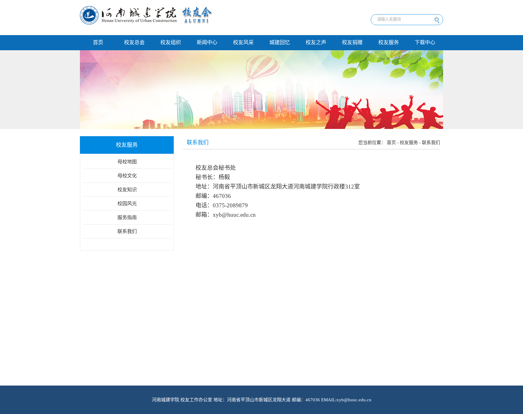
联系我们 (127, 231)
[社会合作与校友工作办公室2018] (146, 23)
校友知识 (127, 189)
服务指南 (127, 217)
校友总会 (134, 42)
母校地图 (127, 161)
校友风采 (243, 42)
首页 (98, 42)
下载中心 (425, 42)
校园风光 (127, 203)
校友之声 (316, 42)
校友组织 (170, 42)
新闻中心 (207, 42)
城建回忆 (279, 42)
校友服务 (388, 42)
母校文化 (127, 175)
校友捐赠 (352, 42)
